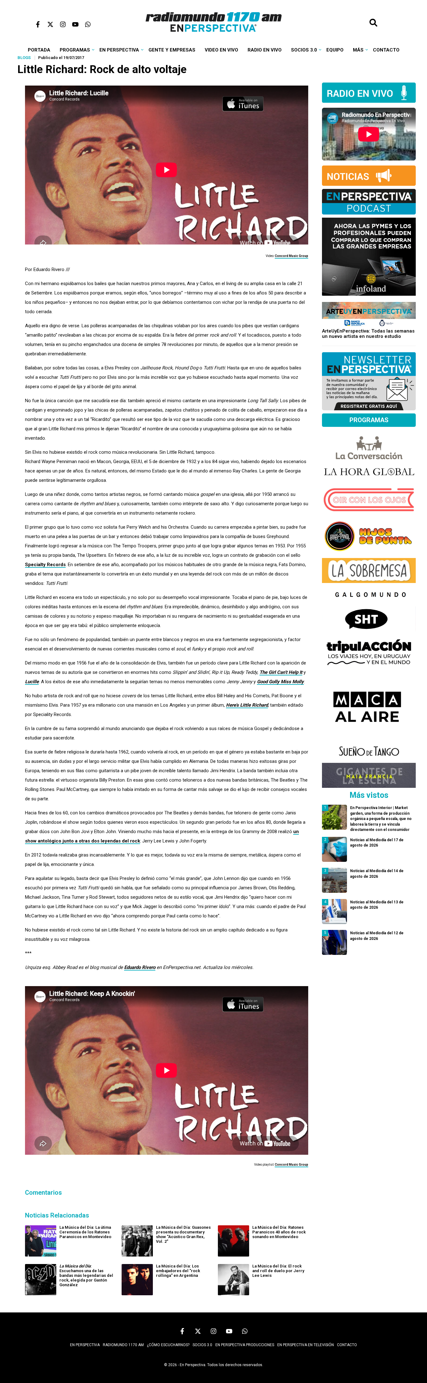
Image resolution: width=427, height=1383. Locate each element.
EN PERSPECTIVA (85, 1345)
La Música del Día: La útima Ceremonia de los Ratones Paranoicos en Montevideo (85, 1232)
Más (358, 50)
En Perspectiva (119, 50)
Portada (39, 50)
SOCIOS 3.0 (202, 1345)
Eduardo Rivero (139, 967)
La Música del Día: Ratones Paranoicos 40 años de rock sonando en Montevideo (279, 1232)
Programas (75, 50)
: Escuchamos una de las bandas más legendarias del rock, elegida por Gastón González (86, 1275)
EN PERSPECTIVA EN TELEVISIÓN (305, 1345)
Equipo (335, 50)
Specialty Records (45, 564)
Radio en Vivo (265, 50)
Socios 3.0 (304, 50)
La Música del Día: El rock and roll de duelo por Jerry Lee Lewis (278, 1271)
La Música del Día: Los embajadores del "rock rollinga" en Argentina (178, 1271)
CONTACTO (347, 1345)
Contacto (386, 50)
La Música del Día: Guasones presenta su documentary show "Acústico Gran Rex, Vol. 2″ (183, 1234)
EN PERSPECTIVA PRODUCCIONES (244, 1345)
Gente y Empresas (171, 50)
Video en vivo (221, 50)
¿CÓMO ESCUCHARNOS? (168, 1345)
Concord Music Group (291, 256)
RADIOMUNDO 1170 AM (123, 1345)
